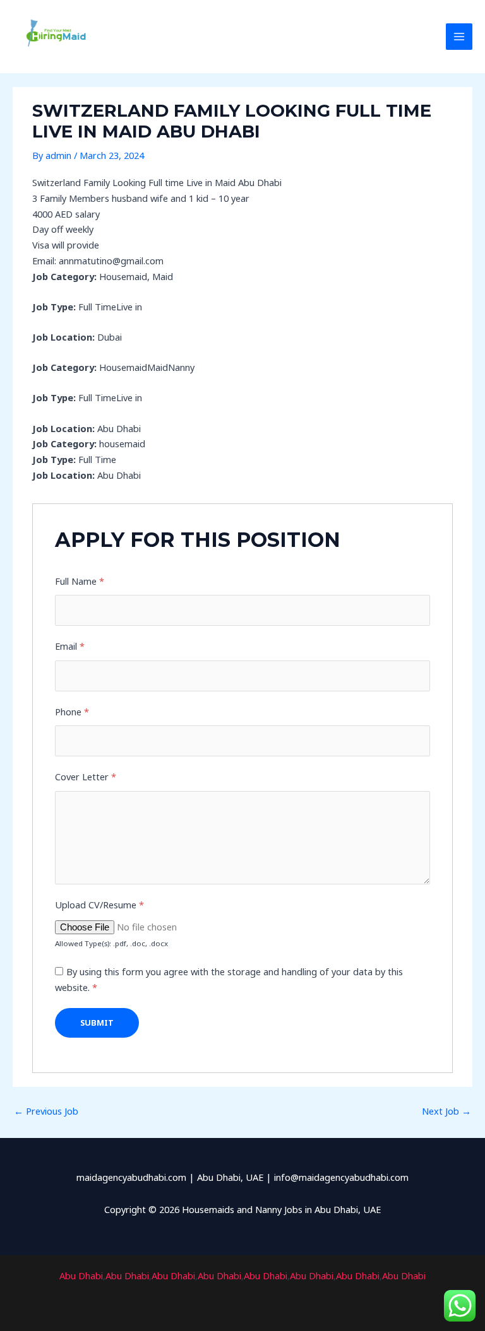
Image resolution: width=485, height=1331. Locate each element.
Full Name (79, 581)
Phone (72, 711)
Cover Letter (85, 776)
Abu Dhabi (81, 1275)
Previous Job (46, 1111)
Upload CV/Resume (99, 904)
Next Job (446, 1111)
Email (70, 646)
